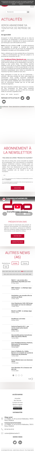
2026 (3, 271)
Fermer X (21, 4)
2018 (28, 271)
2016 (5, 274)
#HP (7, 94)
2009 (26, 274)
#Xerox (3, 94)
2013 (14, 274)
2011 (20, 274)
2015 (8, 274)
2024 (9, 271)
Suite (29, 379)
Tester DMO (17, 236)
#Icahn (11, 94)
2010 (23, 274)
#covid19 (16, 94)
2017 (31, 271)
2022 (16, 271)
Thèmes (25, 263)
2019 (25, 271)
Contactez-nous (17, 242)
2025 (6, 271)
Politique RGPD (17, 406)
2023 (13, 271)
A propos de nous (18, 402)
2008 (30, 274)
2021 (19, 271)
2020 (22, 271)
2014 (11, 274)
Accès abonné (18, 408)
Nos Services (17, 400)
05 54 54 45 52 (9, 429)
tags (6, 266)
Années (15, 263)
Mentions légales (17, 404)
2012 (17, 274)
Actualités (17, 398)
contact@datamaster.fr (12, 433)
